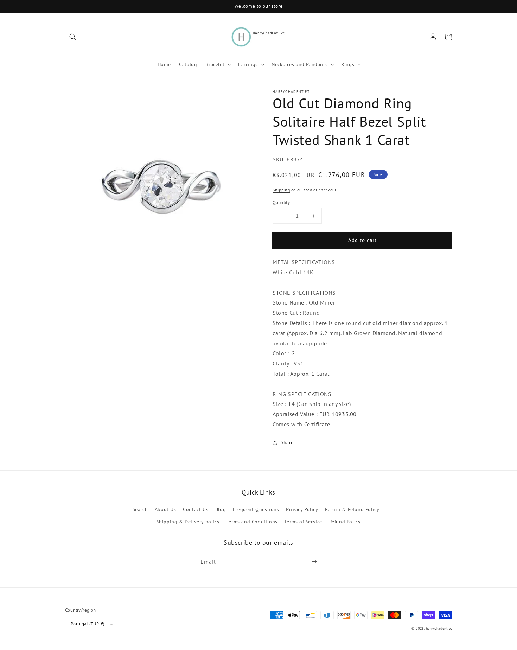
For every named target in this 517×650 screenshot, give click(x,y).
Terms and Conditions (251, 521)
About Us (165, 509)
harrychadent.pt (439, 628)
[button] (73, 37)
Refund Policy (345, 521)
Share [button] (287, 442)
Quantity (281, 202)
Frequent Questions (256, 509)
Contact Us (195, 509)
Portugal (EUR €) (87, 624)
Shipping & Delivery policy (188, 521)
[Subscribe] (314, 561)
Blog (220, 509)
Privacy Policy (302, 509)
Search (140, 509)
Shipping (281, 190)
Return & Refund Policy (352, 509)
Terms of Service (303, 521)
